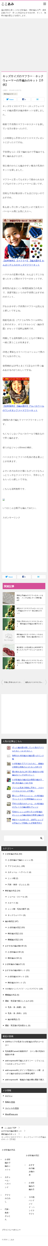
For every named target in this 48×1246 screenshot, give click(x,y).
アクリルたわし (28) (16, 866)
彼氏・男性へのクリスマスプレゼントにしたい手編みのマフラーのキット (30, 662)
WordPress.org (11, 1114)
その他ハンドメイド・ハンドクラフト (31, 1205)
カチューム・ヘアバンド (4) (19, 872)
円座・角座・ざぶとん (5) (18, 884)
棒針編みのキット (10, 94)
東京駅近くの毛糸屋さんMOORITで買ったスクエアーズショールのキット (30, 649)
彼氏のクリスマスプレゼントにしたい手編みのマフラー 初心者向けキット (30, 610)
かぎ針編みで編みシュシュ (7, 1164)
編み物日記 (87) (11, 921)
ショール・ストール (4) (17, 897)
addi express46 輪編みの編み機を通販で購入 (24, 1080)
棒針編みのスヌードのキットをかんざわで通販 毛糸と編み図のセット (30, 635)
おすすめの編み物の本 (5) (16, 946)
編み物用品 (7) (14, 1019)
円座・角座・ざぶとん (7, 1214)
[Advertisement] (24, 43)
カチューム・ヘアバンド (7, 1182)
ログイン (9, 1096)
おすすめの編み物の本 (31, 1170)
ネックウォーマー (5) (17, 915)
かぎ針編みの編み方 (31, 1186)
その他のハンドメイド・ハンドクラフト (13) (24, 989)
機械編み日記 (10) (15, 940)
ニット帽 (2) (13, 878)
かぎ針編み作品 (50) (13, 854)
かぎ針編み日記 (32, 1155)
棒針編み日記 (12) (15, 933)
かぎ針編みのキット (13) (18, 976)
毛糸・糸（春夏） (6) (17, 1007)
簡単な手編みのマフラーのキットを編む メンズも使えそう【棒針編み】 (30, 597)
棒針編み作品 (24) (12, 891)
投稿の (10, 1102)
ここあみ (7, 4)
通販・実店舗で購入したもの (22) (19, 1001)
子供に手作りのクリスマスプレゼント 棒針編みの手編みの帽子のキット (30, 623)
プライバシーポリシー (11, 1230)
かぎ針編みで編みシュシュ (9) (20, 860)
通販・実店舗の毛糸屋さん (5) (17, 1025)
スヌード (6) (13, 903)
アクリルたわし (7, 1198)
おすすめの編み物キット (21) (17, 970)
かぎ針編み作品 (8, 1150)
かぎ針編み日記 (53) (16, 927)
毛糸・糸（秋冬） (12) (17, 1013)
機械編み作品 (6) (12, 995)
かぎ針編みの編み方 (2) (15, 964)
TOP (10, 1128)
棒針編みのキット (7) (17, 983)
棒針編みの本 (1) (15, 958)
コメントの (12, 1108)
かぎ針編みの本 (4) (16, 952)
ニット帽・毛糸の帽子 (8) (18, 909)
